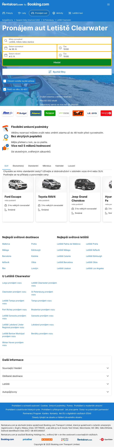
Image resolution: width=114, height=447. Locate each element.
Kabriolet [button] (59, 166)
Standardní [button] (33, 166)
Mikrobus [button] (47, 166)
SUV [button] (6, 166)
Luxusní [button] (71, 166)
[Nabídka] (108, 4)
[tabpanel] (57, 198)
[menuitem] (7, 13)
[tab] (6, 165)
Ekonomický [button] (18, 166)
